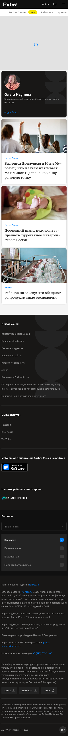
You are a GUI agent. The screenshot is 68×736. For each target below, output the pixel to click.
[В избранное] (62, 158)
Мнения (8, 287)
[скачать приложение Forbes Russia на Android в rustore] (14, 467)
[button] (64, 4)
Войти (45, 4)
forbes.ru (34, 584)
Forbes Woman (12, 158)
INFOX (47, 690)
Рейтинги (47, 12)
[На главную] (10, 4)
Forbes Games (22, 12)
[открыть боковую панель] (55, 4)
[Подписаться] (62, 526)
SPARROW (27, 690)
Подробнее (10, 112)
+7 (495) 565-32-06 (42, 653)
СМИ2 (8, 690)
